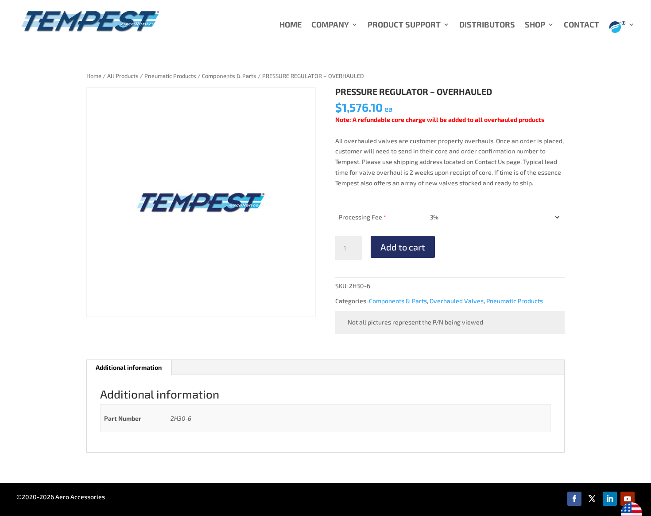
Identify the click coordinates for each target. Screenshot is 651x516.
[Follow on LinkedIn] (610, 499)
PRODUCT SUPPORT (404, 25)
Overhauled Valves (457, 301)
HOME (290, 25)
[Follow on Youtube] (627, 499)
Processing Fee (362, 217)
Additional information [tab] (129, 367)
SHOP (535, 25)
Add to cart (402, 247)
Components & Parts (229, 75)
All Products (123, 75)
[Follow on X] (592, 499)
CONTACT (581, 25)
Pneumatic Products (170, 75)
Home (93, 75)
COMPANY (330, 25)
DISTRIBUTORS (487, 25)
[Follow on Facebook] (574, 499)
